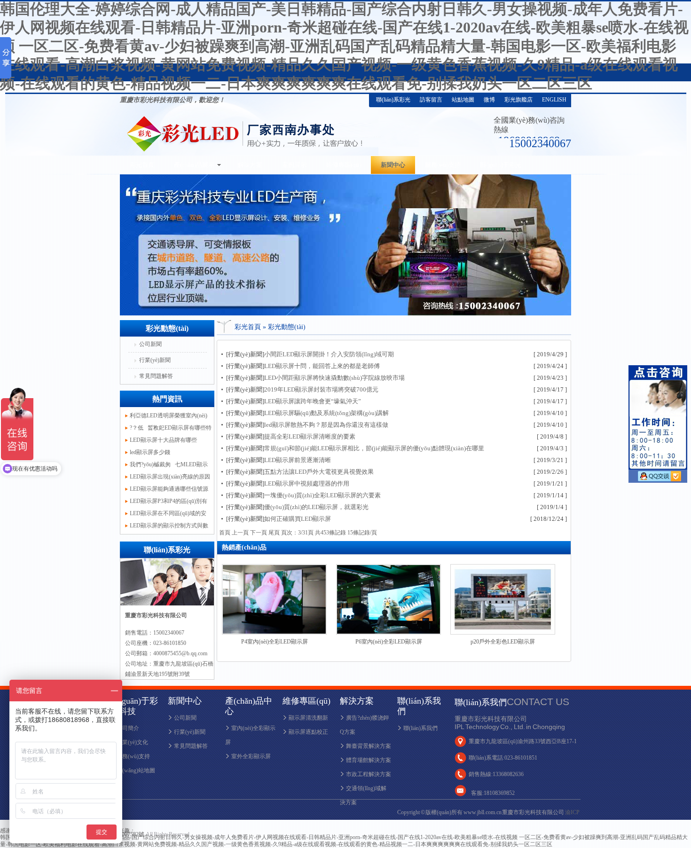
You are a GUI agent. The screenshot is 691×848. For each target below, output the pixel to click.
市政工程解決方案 (368, 774)
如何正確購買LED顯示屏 (297, 518)
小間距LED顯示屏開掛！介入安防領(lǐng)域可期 (329, 354)
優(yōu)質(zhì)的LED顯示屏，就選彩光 (316, 506)
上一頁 (240, 532)
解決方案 (250, 164)
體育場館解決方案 (368, 760)
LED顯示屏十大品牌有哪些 (163, 440)
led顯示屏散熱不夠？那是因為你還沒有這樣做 (326, 424)
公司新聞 (150, 344)
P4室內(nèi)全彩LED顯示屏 (274, 641)
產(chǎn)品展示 (194, 164)
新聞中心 (393, 164)
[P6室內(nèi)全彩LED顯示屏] (388, 632)
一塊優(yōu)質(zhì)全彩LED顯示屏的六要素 (322, 495)
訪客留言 (431, 99)
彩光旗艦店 (518, 99)
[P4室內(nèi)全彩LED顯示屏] (274, 632)
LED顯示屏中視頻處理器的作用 (306, 483)
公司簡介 (128, 728)
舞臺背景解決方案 (368, 746)
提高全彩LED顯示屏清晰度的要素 (309, 436)
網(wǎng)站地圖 (136, 770)
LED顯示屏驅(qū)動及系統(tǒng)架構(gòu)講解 (326, 412)
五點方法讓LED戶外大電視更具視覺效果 (319, 471)
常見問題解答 (156, 376)
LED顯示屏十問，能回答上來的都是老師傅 (322, 365)
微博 (489, 99)
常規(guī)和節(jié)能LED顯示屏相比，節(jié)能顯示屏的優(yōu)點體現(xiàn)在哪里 (374, 448)
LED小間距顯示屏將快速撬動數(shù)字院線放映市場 (334, 377)
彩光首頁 (142, 164)
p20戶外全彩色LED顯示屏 (503, 641)
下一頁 (258, 532)
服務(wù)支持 (443, 164)
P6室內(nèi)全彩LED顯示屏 (388, 641)
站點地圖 (463, 99)
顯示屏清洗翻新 (308, 718)
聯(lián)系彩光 (393, 99)
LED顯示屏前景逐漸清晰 (297, 459)
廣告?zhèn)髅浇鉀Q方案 (364, 725)
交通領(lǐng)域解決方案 (363, 795)
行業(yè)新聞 (155, 360)
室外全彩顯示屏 (251, 756)
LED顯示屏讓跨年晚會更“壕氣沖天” (312, 401)
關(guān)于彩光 (500, 164)
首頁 (224, 532)
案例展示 (294, 164)
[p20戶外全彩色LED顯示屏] (502, 632)
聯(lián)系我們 (420, 728)
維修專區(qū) (343, 164)
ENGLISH (554, 99)
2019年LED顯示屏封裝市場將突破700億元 (321, 389)
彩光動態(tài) (287, 326)
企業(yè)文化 (132, 742)
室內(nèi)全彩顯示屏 (250, 735)
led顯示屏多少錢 (150, 452)
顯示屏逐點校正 (308, 732)
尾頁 (274, 532)
